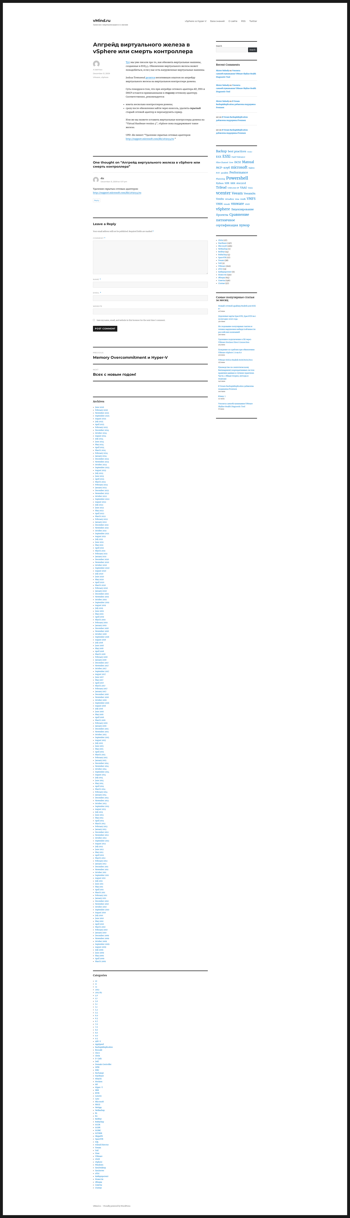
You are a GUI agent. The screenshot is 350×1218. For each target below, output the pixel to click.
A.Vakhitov (97, 70)
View (97, 1153)
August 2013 (100, 809)
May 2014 (99, 783)
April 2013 (99, 821)
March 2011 (100, 892)
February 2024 (101, 453)
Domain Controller (103, 1064)
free (231, 162)
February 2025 (101, 427)
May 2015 (99, 749)
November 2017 (102, 666)
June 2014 (99, 780)
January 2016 (101, 726)
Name (97, 279)
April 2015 (99, 752)
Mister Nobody (222, 70)
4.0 (96, 995)
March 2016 (100, 720)
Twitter (253, 21)
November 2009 (102, 938)
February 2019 (101, 622)
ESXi (226, 156)
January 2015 (100, 760)
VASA (250, 188)
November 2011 (101, 869)
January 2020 (101, 591)
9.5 (96, 1038)
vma (237, 199)
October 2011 (100, 872)
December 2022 (102, 490)
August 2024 (100, 436)
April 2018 (99, 651)
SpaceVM (99, 1139)
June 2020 (99, 577)
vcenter (223, 193)
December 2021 (102, 525)
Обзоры (98, 1182)
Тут (128, 62)
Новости (99, 1179)
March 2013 (100, 823)
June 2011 (99, 884)
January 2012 (100, 864)
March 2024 (100, 450)
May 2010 (99, 921)
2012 (97, 990)
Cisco (97, 1053)
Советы (98, 1185)
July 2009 (99, 950)
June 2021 (99, 542)
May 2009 (99, 956)
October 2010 (101, 907)
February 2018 (101, 657)
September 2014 (102, 772)
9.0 (96, 1036)
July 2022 (99, 505)
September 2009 (102, 944)
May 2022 (99, 510)
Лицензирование (242, 209)
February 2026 (101, 410)
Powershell (237, 178)
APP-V (98, 1041)
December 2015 (102, 729)
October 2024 (101, 433)
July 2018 (99, 643)
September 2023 (102, 467)
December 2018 (102, 628)
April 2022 (99, 513)
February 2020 (101, 588)
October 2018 (101, 634)
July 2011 (99, 881)
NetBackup (100, 1110)
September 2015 (102, 737)
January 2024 (101, 456)
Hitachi (98, 1079)
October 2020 (101, 565)
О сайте (232, 21)
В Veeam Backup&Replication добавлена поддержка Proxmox (236, 104)
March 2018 (100, 654)
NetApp (98, 1107)
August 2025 (100, 419)
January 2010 (100, 933)
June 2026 (99, 407)
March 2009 (100, 961)
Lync (97, 1099)
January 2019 (101, 625)
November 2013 (102, 800)
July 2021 (99, 539)
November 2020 (102, 562)
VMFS (251, 199)
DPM (97, 1067)
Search (219, 46)
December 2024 (102, 430)
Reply (96, 200)
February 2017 (101, 688)
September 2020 (102, 568)
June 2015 (99, 746)
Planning (220, 179)
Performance (238, 172)
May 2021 (99, 545)
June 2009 (99, 953)
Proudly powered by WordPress (116, 1206)
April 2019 (99, 617)
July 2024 (99, 439)
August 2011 (100, 878)
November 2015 (102, 732)
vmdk (243, 199)
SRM (232, 183)
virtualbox (229, 199)
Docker (249, 152)
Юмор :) (222, 396)
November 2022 (102, 493)
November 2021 (102, 528)
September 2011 (102, 875)
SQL (97, 1142)
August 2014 (100, 775)
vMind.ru (101, 20)
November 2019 (102, 597)
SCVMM (98, 1133)
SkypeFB (99, 1136)
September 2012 (102, 841)
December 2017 (102, 663)
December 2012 (102, 832)
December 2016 (102, 694)
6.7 (96, 1021)
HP (96, 1084)
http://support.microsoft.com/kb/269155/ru (150, 138)
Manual (248, 162)
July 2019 (99, 608)
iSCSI (237, 162)
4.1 (96, 998)
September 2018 (102, 637)
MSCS (97, 1104)
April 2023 (99, 479)
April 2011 (99, 889)
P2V (218, 173)
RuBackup (99, 1122)
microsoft (239, 167)
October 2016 (101, 700)
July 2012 (99, 846)
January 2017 (100, 691)
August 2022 (100, 502)
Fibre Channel (222, 162)
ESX (218, 156)
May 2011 (99, 887)
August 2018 (100, 640)
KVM (97, 1093)
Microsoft (99, 1102)
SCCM (97, 1125)
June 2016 (99, 711)
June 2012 (99, 849)
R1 (96, 1113)
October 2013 (100, 803)
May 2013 (99, 818)
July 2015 (99, 743)
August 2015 (100, 740)
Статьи (98, 1188)
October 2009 (101, 941)
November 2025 (102, 413)
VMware (96, 77)
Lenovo (98, 1096)
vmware (237, 204)
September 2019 (102, 602)
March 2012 (100, 858)
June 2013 (99, 815)
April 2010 (99, 924)
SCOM (97, 1127)
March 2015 (100, 755)
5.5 (96, 1013)
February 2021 (101, 554)
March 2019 (100, 620)
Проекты (222, 214)
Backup (221, 151)
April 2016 (99, 717)
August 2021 (100, 536)
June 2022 (99, 508)
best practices (237, 151)
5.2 (96, 1010)
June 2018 (99, 645)
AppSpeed (99, 1044)
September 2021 (102, 533)
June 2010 (99, 918)
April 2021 (99, 548)
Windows (99, 1165)
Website (97, 306)
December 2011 (101, 867)
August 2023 (100, 470)
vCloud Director (102, 1145)
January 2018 (100, 660)
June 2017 (99, 677)
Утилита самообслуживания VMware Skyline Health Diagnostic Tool (236, 73)
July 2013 (99, 812)
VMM (219, 204)
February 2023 (101, 485)
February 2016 (101, 723)
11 (96, 984)
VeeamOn (249, 193)
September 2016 (102, 703)
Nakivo (252, 168)
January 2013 (100, 829)
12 (96, 987)
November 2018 (102, 631)
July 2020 (99, 574)
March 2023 (100, 482)
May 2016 (99, 714)
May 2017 (99, 680)
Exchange (99, 1073)
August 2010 (100, 912)
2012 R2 (98, 992)
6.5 (96, 1018)
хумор (244, 225)
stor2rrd (241, 183)
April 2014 (99, 786)
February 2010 (101, 930)
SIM (227, 183)
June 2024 (99, 442)
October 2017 (101, 668)
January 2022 (101, 522)
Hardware (99, 1076)
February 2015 (101, 757)
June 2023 (99, 476)
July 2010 (99, 915)
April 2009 (99, 958)
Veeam (98, 1147)
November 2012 (102, 835)
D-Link (98, 1058)
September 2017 (102, 671)
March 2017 (100, 686)
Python (220, 183)
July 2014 (99, 777)
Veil (96, 1150)
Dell (97, 1061)
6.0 (96, 1015)
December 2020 (102, 559)
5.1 (96, 1004)
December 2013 (101, 798)
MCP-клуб (223, 167)
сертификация (227, 225)
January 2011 (100, 898)
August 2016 (100, 706)
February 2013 (101, 826)
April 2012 (99, 855)
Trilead (221, 187)
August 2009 (100, 947)
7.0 (96, 1024)
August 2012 (100, 844)
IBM (97, 1090)
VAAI (243, 187)
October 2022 (101, 496)
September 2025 (102, 416)
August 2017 (100, 674)
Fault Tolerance (238, 157)
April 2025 (99, 424)
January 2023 (101, 487)
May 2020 (99, 579)
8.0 (96, 1030)
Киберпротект (101, 1176)
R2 (96, 1116)
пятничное (225, 220)
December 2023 (102, 459)
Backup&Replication (104, 1047)
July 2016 (99, 709)
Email (97, 293)
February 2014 (101, 792)
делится (150, 77)
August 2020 (100, 571)
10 (96, 981)
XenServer (99, 1170)
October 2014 (101, 769)
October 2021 (101, 531)
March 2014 (100, 789)
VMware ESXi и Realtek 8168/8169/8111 (235, 360)
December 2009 (102, 935)
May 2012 (99, 852)
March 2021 (100, 551)
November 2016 (102, 697)
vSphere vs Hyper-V (195, 21)
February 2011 (101, 895)
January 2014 (100, 795)
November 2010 (102, 904)
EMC (97, 1070)
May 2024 (99, 444)
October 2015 (101, 734)
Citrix (97, 1056)
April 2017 (99, 683)
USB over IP (233, 188)
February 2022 (101, 519)
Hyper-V (99, 1087)
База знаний (217, 21)
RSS (243, 21)
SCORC (98, 1130)
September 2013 (102, 806)
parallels (224, 173)
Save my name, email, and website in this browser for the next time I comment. (131, 320)
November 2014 (102, 766)
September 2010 (102, 910)
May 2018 (99, 648)
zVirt (97, 1173)
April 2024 (99, 447)
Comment (99, 238)
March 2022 (100, 516)
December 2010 (102, 901)
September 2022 (102, 499)
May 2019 (99, 614)
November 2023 (102, 462)
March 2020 (100, 585)
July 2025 (99, 421)
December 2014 (102, 763)
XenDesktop (100, 1168)
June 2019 (99, 611)
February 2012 (101, 861)
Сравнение (239, 214)
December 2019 (102, 594)
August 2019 (100, 605)
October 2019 (101, 599)
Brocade (98, 1050)
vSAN (97, 1159)
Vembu (220, 198)
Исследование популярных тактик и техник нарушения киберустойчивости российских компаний (237, 329)
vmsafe (227, 204)
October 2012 (101, 838)
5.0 (96, 1001)
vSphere (104, 77)
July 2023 (99, 473)
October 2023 (101, 465)
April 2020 (99, 582)
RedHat (98, 1119)
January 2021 (100, 556)
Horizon (98, 1081)
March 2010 (100, 927)
